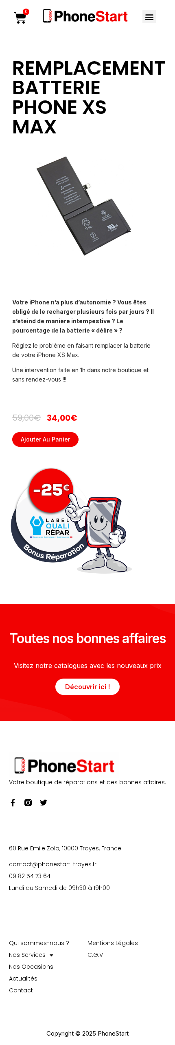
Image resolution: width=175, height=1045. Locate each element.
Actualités (23, 978)
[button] (149, 16)
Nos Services (27, 955)
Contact (21, 990)
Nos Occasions (31, 967)
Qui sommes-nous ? (39, 943)
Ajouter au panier (45, 439)
